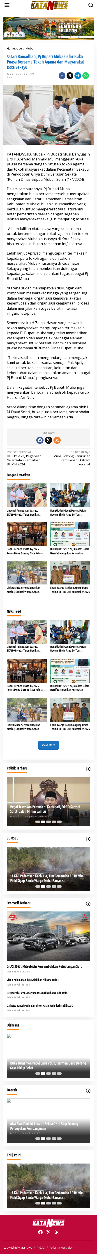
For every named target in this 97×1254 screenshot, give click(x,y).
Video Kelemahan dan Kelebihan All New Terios (32, 979)
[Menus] (7, 5)
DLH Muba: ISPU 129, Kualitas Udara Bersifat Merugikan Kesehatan (69, 551)
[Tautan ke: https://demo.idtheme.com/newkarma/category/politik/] (88, 769)
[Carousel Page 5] (59, 822)
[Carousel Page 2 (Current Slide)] (43, 822)
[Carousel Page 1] (37, 822)
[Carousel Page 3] (48, 822)
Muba (9, 77)
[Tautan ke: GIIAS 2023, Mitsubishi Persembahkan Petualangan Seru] (48, 936)
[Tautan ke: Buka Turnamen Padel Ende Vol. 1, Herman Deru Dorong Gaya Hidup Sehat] (48, 1056)
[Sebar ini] (62, 75)
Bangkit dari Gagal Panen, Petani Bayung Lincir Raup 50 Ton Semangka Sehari (68, 512)
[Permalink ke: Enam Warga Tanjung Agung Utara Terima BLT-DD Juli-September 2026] (70, 572)
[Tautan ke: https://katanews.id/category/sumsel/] (88, 839)
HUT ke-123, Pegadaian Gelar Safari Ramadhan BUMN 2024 (24, 458)
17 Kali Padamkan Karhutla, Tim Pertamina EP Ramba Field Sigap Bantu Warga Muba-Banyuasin (46, 878)
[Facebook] (40, 440)
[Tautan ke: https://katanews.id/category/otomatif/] (88, 904)
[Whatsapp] (85, 75)
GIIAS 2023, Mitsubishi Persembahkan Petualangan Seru (44, 966)
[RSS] (57, 440)
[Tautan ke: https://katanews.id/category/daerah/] (88, 1091)
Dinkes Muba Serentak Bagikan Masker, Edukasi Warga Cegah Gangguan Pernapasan (23, 590)
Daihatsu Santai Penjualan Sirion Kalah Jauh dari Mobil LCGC (40, 1005)
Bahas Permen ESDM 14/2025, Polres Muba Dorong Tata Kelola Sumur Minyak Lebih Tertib (25, 551)
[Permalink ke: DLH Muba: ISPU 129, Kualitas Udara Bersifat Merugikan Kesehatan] (70, 534)
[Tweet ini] (70, 75)
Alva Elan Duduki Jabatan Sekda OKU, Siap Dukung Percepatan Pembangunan (44, 1126)
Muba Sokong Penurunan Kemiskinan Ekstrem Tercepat (71, 458)
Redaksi (41, 1247)
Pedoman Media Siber (62, 1247)
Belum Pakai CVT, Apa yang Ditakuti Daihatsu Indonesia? (37, 992)
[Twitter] (48, 440)
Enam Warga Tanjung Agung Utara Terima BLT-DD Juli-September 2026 (70, 589)
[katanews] (49, 5)
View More (48, 745)
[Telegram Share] (77, 75)
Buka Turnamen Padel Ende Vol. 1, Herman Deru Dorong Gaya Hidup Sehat (48, 1065)
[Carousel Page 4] (54, 822)
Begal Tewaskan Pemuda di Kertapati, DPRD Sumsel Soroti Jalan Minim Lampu (45, 809)
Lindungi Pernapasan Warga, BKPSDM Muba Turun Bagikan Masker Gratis (23, 512)
